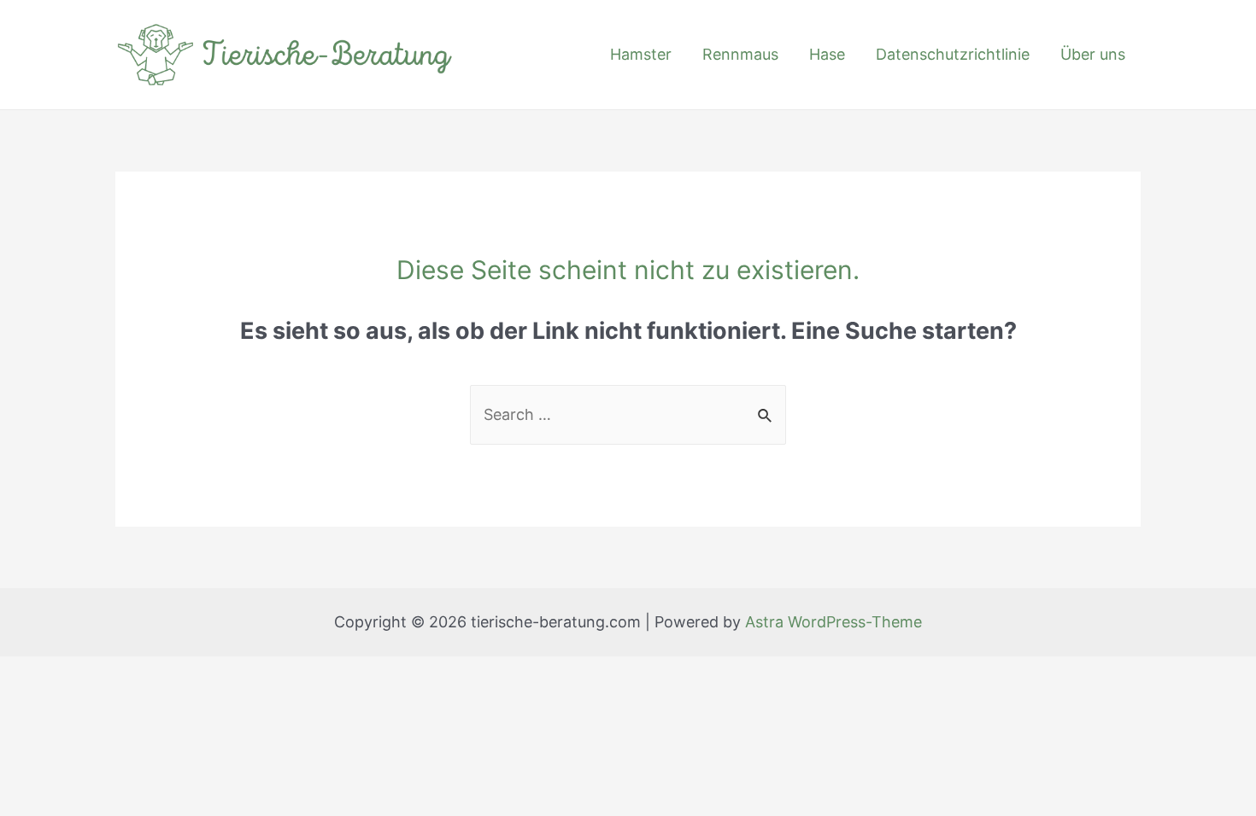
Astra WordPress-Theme (833, 622)
